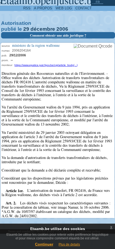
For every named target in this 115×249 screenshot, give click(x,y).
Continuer (44, 244)
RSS (26, 8)
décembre (42, 29)
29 (26, 29)
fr (98, 1)
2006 (62, 29)
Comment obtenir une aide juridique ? (58, 35)
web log (64, 8)
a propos (43, 8)
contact (83, 8)
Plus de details (69, 244)
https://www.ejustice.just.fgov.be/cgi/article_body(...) (46, 65)
